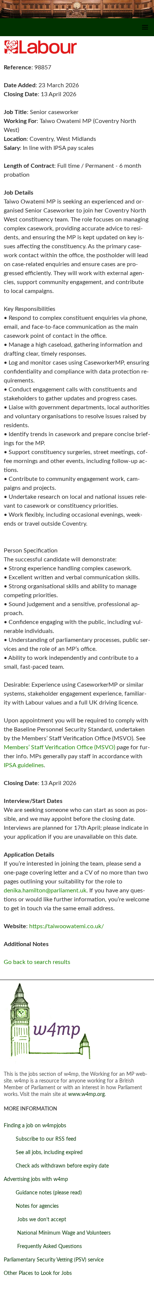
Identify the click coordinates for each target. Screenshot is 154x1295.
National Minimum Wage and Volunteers (57, 1233)
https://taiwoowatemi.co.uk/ (66, 926)
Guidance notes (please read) (43, 1192)
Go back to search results (37, 962)
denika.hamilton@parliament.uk (45, 891)
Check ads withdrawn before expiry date (56, 1166)
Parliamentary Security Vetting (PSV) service (54, 1260)
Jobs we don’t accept (35, 1219)
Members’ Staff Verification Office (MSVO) (59, 747)
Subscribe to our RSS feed (40, 1139)
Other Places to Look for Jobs (38, 1273)
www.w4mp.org (86, 1094)
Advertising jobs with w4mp (36, 1179)
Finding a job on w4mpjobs (35, 1125)
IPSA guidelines (24, 765)
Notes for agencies (31, 1206)
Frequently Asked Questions (43, 1246)
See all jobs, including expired (43, 1152)
